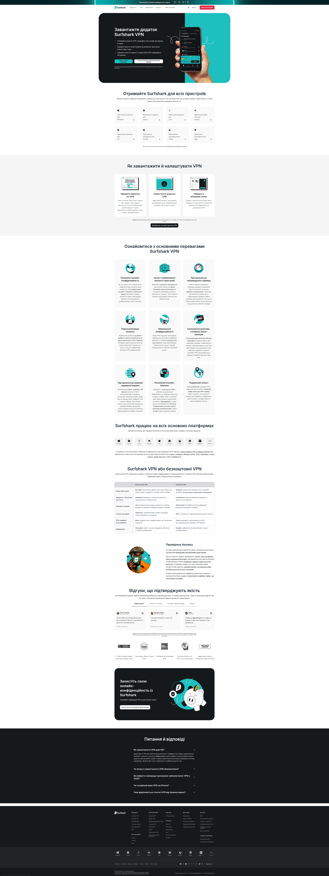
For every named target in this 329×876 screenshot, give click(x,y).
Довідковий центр (205, 839)
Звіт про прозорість (171, 835)
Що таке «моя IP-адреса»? (207, 818)
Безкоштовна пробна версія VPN (154, 835)
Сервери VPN (152, 824)
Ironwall (133, 840)
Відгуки (151, 829)
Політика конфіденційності (195, 873)
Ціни (141, 7)
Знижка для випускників (189, 824)
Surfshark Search (136, 827)
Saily (133, 843)
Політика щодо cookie (180, 873)
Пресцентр (169, 827)
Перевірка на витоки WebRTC (205, 827)
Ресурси (158, 7)
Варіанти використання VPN (156, 821)
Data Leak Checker (205, 831)
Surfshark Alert (135, 821)
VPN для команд (170, 7)
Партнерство (186, 816)
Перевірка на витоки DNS (206, 824)
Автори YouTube (187, 818)
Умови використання (209, 873)
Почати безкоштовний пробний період (149, 61)
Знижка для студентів (188, 821)
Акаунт (194, 7)
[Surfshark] (120, 7)
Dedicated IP (152, 827)
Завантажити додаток (123, 61)
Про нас (168, 824)
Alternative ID (135, 818)
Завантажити (149, 7)
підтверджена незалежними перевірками (197, 492)
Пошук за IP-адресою (205, 821)
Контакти (168, 837)
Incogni (133, 837)
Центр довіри (169, 829)
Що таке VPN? (152, 816)
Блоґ (167, 832)
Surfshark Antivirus (136, 824)
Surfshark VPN (135, 816)
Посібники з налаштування (207, 842)
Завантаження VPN (154, 832)
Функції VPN (152, 818)
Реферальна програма (189, 827)
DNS (201, 816)
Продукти (133, 7)
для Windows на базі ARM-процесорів (176, 146)
